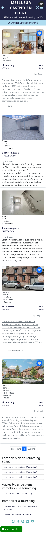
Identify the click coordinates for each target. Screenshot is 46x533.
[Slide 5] (22, 50)
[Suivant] (41, 278)
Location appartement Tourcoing (18, 493)
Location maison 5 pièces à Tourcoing (20, 477)
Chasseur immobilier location (16, 514)
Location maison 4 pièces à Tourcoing (20, 472)
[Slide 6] (26, 50)
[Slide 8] (32, 50)
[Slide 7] (29, 50)
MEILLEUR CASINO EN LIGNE (21, 7)
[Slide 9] (36, 50)
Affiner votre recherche (24, 22)
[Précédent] (5, 278)
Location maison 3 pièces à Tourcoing (20, 467)
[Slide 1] (9, 50)
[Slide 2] (13, 50)
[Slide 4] (19, 50)
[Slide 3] (16, 50)
